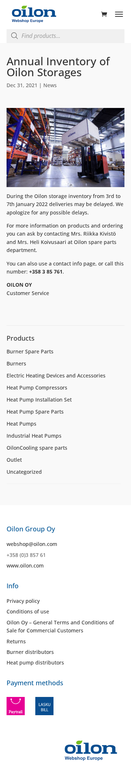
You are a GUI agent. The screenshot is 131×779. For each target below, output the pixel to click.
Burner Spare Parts (30, 351)
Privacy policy (23, 600)
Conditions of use (28, 611)
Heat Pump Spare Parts (35, 411)
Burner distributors (30, 651)
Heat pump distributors (35, 662)
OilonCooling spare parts (37, 447)
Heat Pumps (21, 423)
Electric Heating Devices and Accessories (56, 375)
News (50, 85)
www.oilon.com (25, 565)
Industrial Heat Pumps (34, 435)
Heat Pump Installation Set (39, 399)
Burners (16, 363)
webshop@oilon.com (32, 543)
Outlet (14, 459)
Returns (16, 641)
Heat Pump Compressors (37, 387)
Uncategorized (24, 471)
